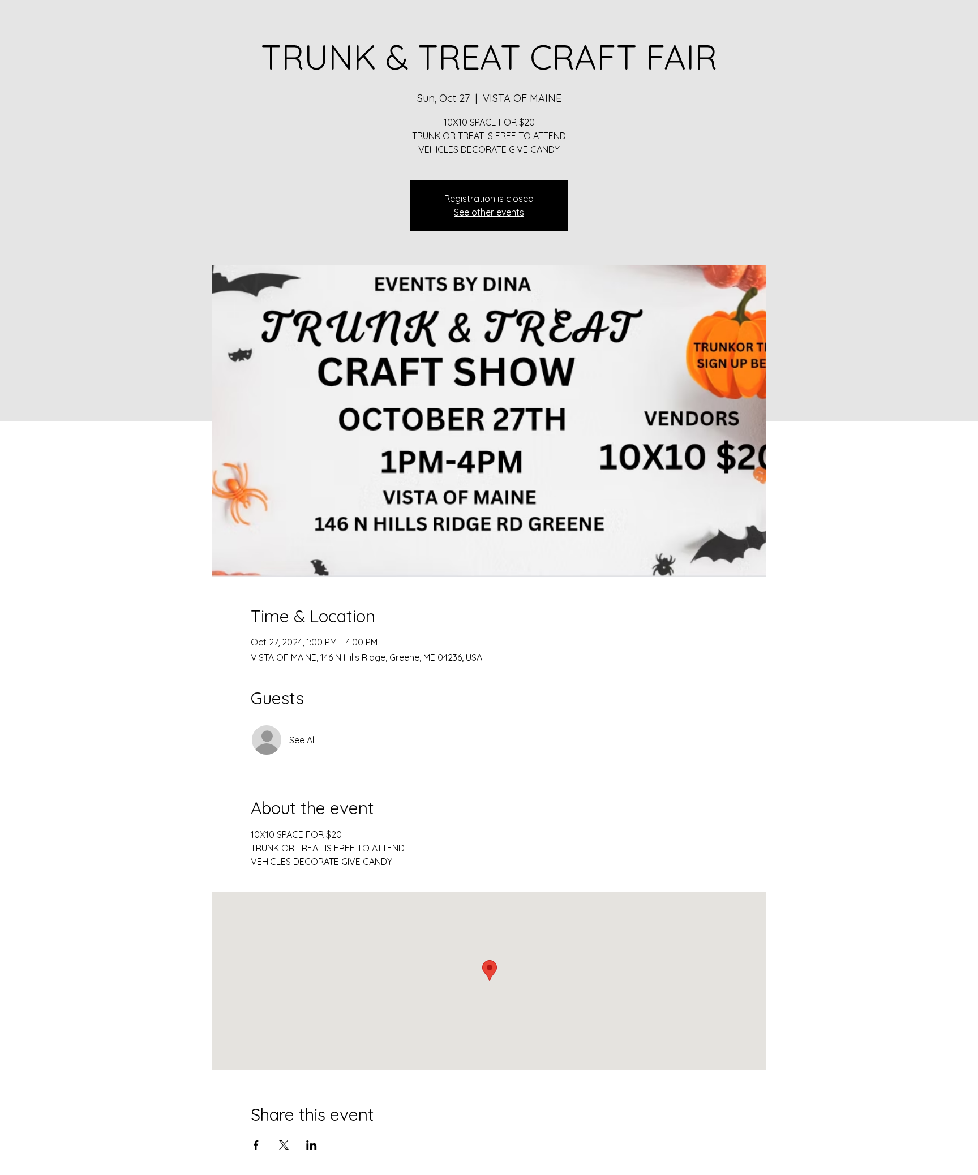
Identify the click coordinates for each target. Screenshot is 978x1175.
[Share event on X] (283, 1145)
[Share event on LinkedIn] (311, 1145)
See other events (489, 212)
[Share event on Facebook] (256, 1145)
